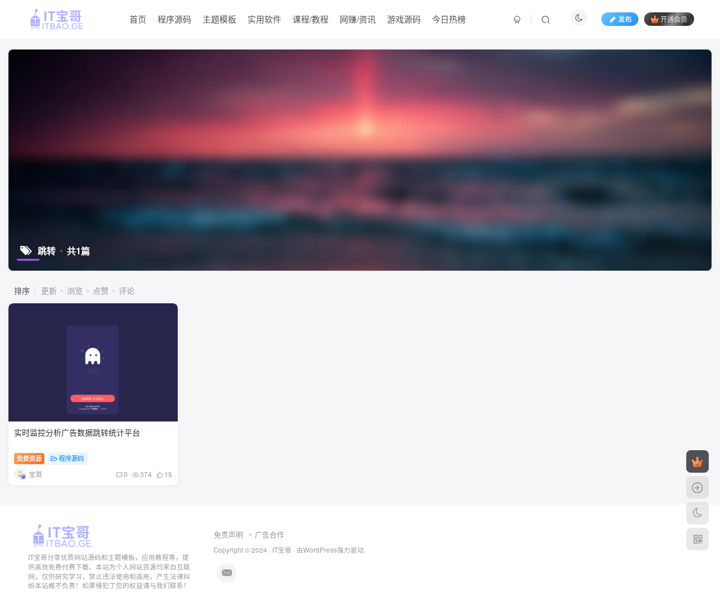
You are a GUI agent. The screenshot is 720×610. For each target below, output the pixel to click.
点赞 (101, 290)
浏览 (75, 290)
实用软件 (264, 19)
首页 (137, 19)
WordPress (320, 549)
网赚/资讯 (358, 19)
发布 (625, 19)
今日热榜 (449, 19)
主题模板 (219, 19)
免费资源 (29, 458)
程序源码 (174, 19)
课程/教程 (310, 19)
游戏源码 (404, 19)
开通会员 (673, 19)
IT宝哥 (281, 549)
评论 (126, 290)
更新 (49, 290)
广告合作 (269, 534)
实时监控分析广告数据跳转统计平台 (77, 432)
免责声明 (228, 534)
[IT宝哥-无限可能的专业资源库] (63, 535)
